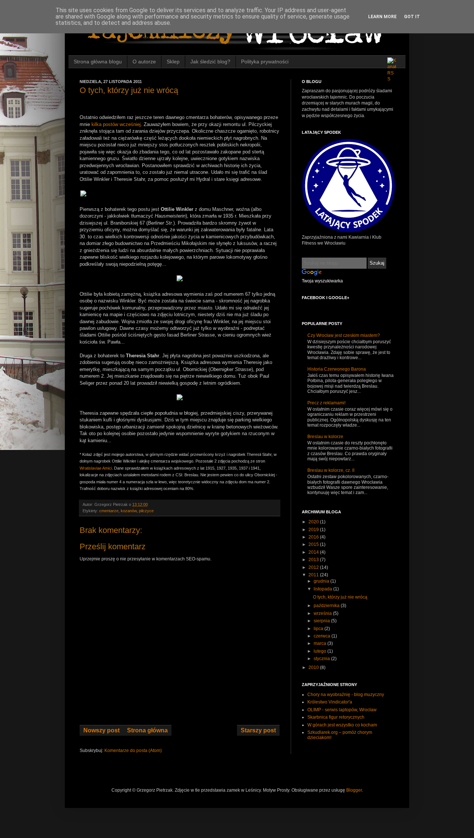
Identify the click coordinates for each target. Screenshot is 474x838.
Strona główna (147, 730)
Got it (412, 16)
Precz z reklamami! (326, 402)
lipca (319, 628)
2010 (314, 667)
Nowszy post (101, 730)
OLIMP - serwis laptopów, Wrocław (342, 709)
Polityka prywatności (264, 61)
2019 (314, 529)
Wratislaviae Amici (96, 468)
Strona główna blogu (98, 61)
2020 (314, 521)
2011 (314, 574)
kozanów (129, 511)
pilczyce (146, 511)
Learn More (382, 16)
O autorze (144, 61)
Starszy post (258, 730)
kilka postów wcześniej (116, 124)
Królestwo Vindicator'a (329, 702)
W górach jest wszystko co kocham (342, 725)
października (327, 605)
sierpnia (322, 620)
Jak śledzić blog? (210, 61)
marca (320, 643)
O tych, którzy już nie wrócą (340, 597)
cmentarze (108, 511)
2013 (314, 559)
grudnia (322, 581)
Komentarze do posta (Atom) (133, 750)
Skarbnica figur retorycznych (335, 717)
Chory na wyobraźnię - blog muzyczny (345, 694)
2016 (314, 537)
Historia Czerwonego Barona (336, 369)
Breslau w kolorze (325, 436)
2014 (314, 552)
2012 (314, 567)
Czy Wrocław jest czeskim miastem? (343, 335)
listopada (323, 589)
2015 (314, 544)
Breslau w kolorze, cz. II (330, 470)
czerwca (322, 636)
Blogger (354, 790)
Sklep (173, 61)
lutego (320, 651)
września (323, 613)
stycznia (322, 658)
